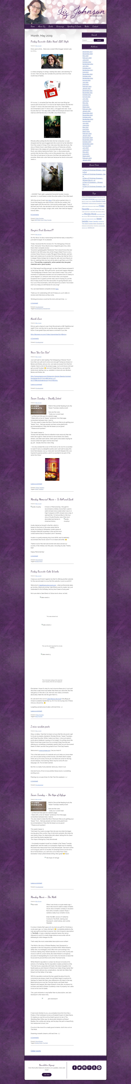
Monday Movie (38, 561)
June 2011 (86, 101)
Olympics (85, 216)
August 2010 (87, 121)
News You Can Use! (40, 352)
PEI (89, 216)
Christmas (85, 203)
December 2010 (88, 113)
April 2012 (86, 84)
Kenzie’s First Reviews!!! (42, 230)
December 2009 (88, 137)
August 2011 (86, 96)
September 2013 (88, 70)
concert (86, 206)
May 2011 (85, 103)
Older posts (36, 1051)
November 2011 (87, 92)
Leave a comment (36, 384)
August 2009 (87, 146)
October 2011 (87, 94)
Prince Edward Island (94, 216)
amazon (96, 199)
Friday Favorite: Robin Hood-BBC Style (50, 41)
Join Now (46, 1074)
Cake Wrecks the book (54, 699)
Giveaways (60, 26)
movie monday (99, 214)
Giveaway (96, 209)
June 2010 (86, 125)
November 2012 (88, 74)
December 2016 (88, 54)
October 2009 (87, 142)
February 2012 (87, 86)
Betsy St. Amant (85, 201)
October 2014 (87, 62)
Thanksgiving (101, 221)
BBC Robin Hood (39, 220)
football (97, 206)
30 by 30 (99, 197)
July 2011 (85, 99)
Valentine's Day (84, 227)
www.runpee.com (44, 750)
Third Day (96, 225)
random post (101, 216)
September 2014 (88, 64)
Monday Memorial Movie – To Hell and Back (52, 499)
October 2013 (87, 68)
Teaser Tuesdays (40, 487)
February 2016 (87, 58)
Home (33, 26)
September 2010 (88, 119)
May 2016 (85, 56)
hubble (83, 211)
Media (87, 26)
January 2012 (87, 88)
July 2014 (85, 66)
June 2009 (86, 150)
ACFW (102, 197)
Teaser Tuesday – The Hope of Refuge (48, 795)
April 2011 (86, 105)
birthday (90, 201)
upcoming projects (101, 225)
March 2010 (86, 131)
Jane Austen (92, 211)
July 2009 (86, 148)
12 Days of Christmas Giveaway (89, 197)
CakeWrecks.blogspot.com (47, 585)
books (94, 201)
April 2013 (86, 72)
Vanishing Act (91, 227)
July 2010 (85, 123)
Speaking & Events (74, 26)
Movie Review (39, 559)
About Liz (41, 26)
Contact (95, 26)
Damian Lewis (90, 206)
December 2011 (87, 90)
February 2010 (87, 133)
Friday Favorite (47, 220)
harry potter (102, 209)
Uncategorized (39, 307)
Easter (94, 206)
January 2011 (86, 111)
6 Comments (35, 214)
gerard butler (92, 209)
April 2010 (86, 129)
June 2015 (86, 60)
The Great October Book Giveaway (92, 223)
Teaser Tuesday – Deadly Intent (46, 398)
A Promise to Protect (101, 199)
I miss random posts (40, 726)
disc (50, 200)
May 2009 (86, 152)
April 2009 (86, 154)
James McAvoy (87, 211)
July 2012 (85, 82)
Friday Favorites (40, 218)
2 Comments (35, 338)
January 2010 (87, 135)
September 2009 (88, 144)
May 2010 (85, 127)
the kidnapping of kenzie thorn (42, 308)
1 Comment (34, 303)
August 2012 (86, 80)
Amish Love (36, 318)
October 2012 (87, 76)
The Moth (45, 1043)
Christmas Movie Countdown (95, 203)
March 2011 (86, 107)
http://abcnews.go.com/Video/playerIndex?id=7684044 (48, 334)
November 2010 (88, 115)
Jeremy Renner (98, 211)
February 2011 (87, 109)
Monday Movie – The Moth (43, 897)
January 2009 (87, 160)
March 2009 (86, 156)
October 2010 (87, 117)
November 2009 (88, 139)
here (57, 289)
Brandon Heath (100, 201)
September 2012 (88, 78)
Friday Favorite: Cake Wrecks (45, 571)
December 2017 (88, 51)
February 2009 (87, 158)
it (49, 927)
